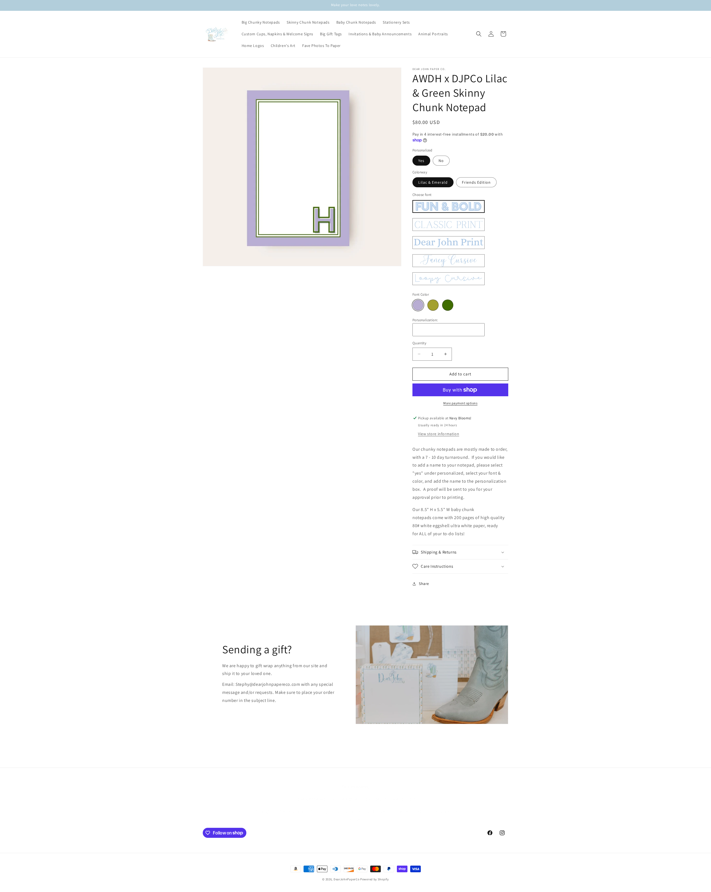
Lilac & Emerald (433, 182)
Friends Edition (476, 182)
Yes (421, 160)
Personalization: (425, 320)
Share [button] (424, 583)
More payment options (460, 403)
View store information (438, 433)
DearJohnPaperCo (347, 879)
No (441, 160)
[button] (479, 34)
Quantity (419, 343)
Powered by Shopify (374, 879)
